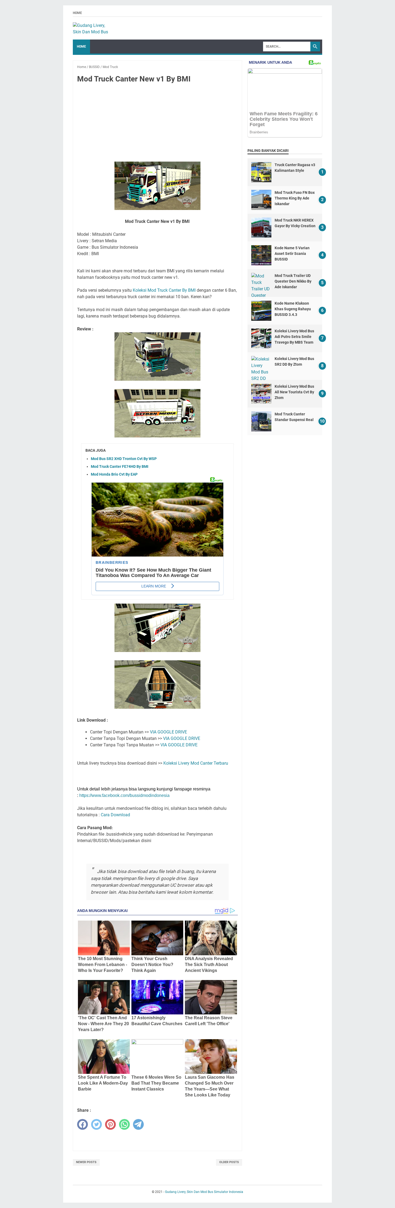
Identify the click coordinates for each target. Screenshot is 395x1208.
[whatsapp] (124, 1124)
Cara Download (115, 814)
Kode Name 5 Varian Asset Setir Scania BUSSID (292, 253)
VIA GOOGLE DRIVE (168, 732)
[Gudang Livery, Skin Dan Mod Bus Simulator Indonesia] (93, 28)
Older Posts (229, 1162)
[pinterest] (110, 1124)
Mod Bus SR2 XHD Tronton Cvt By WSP (124, 459)
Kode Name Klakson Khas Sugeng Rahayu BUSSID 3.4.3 (293, 309)
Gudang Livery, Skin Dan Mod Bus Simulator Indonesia (204, 1192)
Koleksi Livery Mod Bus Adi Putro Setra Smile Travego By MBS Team (294, 336)
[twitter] (96, 1124)
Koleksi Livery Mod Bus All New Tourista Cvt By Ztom (294, 392)
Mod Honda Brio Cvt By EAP (114, 474)
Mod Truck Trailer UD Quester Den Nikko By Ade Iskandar (293, 281)
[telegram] (138, 1124)
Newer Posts (86, 1162)
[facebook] (82, 1124)
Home (77, 13)
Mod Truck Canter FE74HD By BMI (119, 466)
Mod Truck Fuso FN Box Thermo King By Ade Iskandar (295, 198)
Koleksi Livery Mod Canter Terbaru (195, 763)
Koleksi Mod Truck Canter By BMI (164, 290)
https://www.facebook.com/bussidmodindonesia (124, 795)
